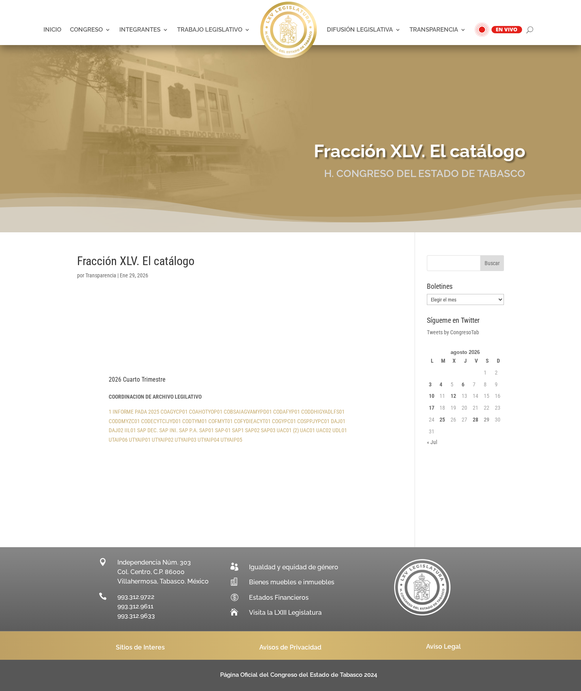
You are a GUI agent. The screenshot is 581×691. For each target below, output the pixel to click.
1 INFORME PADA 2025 (134, 412)
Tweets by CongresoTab (453, 332)
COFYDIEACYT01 (252, 421)
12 (453, 396)
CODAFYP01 (286, 412)
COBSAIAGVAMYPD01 (248, 412)
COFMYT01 (220, 421)
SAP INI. (168, 430)
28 (475, 419)
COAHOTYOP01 (206, 412)
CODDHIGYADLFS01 (323, 412)
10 (431, 396)
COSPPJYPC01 (313, 421)
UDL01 (339, 430)
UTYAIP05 (231, 440)
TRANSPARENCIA (433, 29)
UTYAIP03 (185, 440)
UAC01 (307, 430)
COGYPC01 (284, 421)
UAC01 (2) (288, 430)
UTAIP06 (118, 440)
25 (442, 419)
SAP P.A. (188, 430)
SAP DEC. (147, 430)
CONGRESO (86, 29)
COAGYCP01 (174, 412)
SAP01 (206, 430)
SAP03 (268, 430)
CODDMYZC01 (124, 421)
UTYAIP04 (208, 440)
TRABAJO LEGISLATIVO (209, 29)
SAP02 (252, 430)
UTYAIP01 (140, 440)
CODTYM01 (194, 421)
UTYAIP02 (163, 440)
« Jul (432, 442)
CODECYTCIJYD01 (161, 421)
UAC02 (323, 430)
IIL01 (130, 430)
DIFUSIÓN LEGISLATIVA (360, 29)
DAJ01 (338, 421)
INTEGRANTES (139, 29)
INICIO (52, 29)
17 (431, 408)
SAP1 (238, 430)
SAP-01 (223, 430)
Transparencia (100, 275)
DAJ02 (116, 430)
